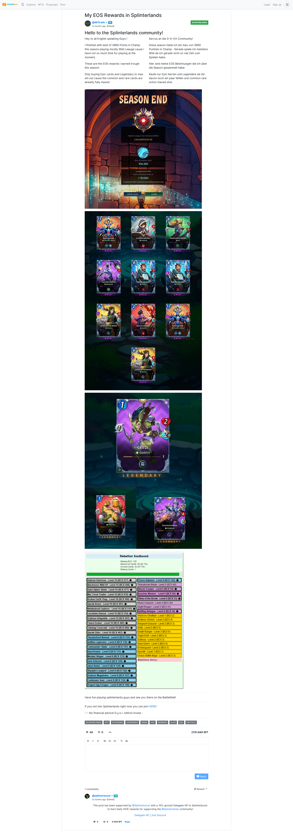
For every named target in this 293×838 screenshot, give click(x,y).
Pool (62, 4)
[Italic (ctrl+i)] (93, 741)
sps (152, 722)
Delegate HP (142, 815)
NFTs (41, 4)
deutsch (191, 722)
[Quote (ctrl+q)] (105, 741)
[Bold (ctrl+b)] (88, 741)
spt (107, 722)
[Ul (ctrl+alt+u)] (115, 741)
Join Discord (158, 815)
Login (267, 4)
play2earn (117, 722)
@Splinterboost (141, 805)
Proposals (52, 4)
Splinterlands (199, 22)
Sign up (277, 4)
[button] (287, 4)
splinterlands (93, 722)
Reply (202, 776)
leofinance (132, 722)
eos (181, 722)
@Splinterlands (170, 809)
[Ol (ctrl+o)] (110, 741)
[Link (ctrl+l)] (121, 741)
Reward (200, 789)
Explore (31, 4)
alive (173, 722)
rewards (162, 722)
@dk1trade (99, 22)
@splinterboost (101, 795)
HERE (152, 706)
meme (144, 722)
